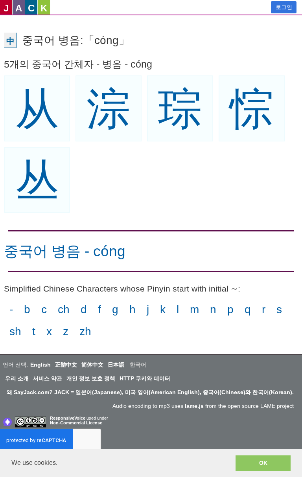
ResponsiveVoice (67, 418)
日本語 (116, 364)
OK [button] (263, 463)
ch (64, 309)
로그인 (284, 7)
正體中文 (66, 364)
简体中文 (92, 364)
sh (15, 331)
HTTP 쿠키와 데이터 (145, 378)
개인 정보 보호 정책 (90, 378)
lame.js (194, 406)
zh (85, 331)
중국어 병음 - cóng (64, 251)
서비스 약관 (47, 378)
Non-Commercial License (76, 422)
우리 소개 (17, 378)
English (40, 364)
